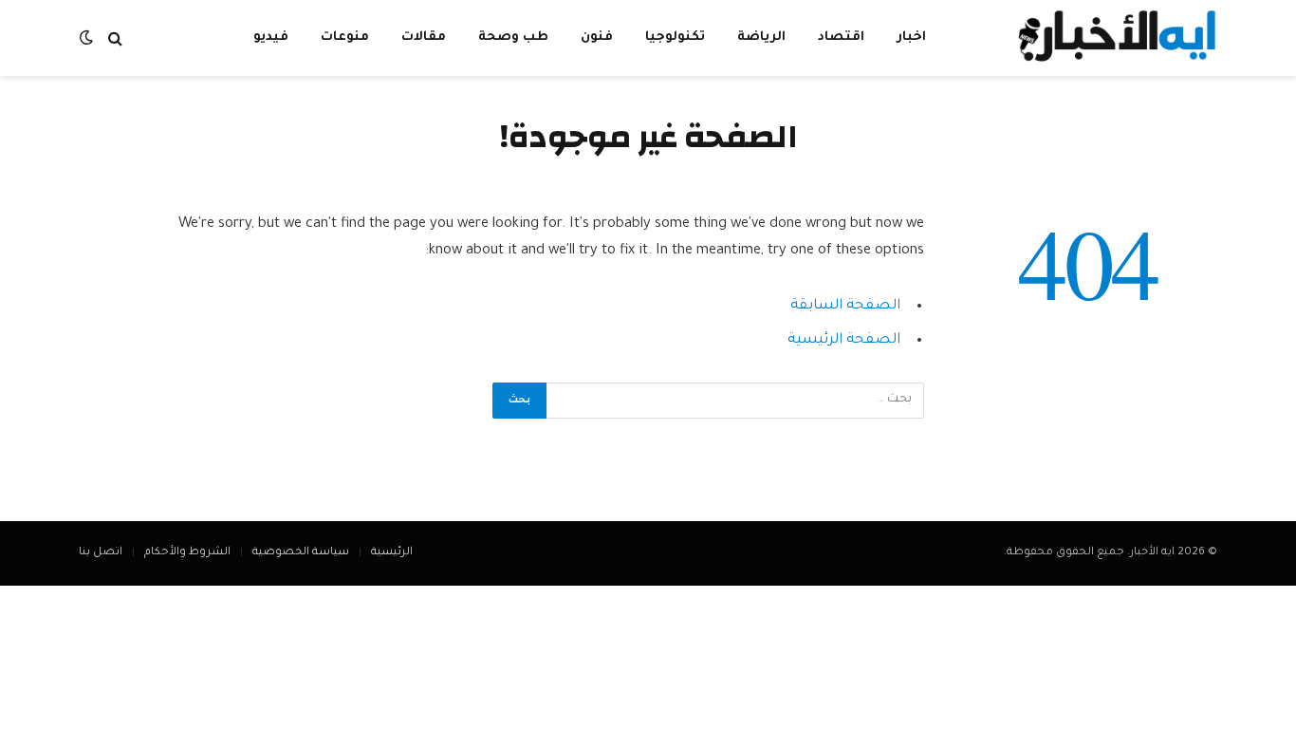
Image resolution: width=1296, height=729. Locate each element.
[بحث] (115, 38)
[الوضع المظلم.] (88, 38)
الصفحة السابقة (845, 306)
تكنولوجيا (675, 37)
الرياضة (761, 37)
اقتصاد (841, 37)
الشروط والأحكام (187, 553)
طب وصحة (513, 37)
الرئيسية (392, 553)
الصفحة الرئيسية (843, 340)
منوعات (345, 37)
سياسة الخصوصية (300, 553)
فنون (597, 37)
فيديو (270, 37)
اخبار (911, 37)
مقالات (423, 37)
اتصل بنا (100, 553)
